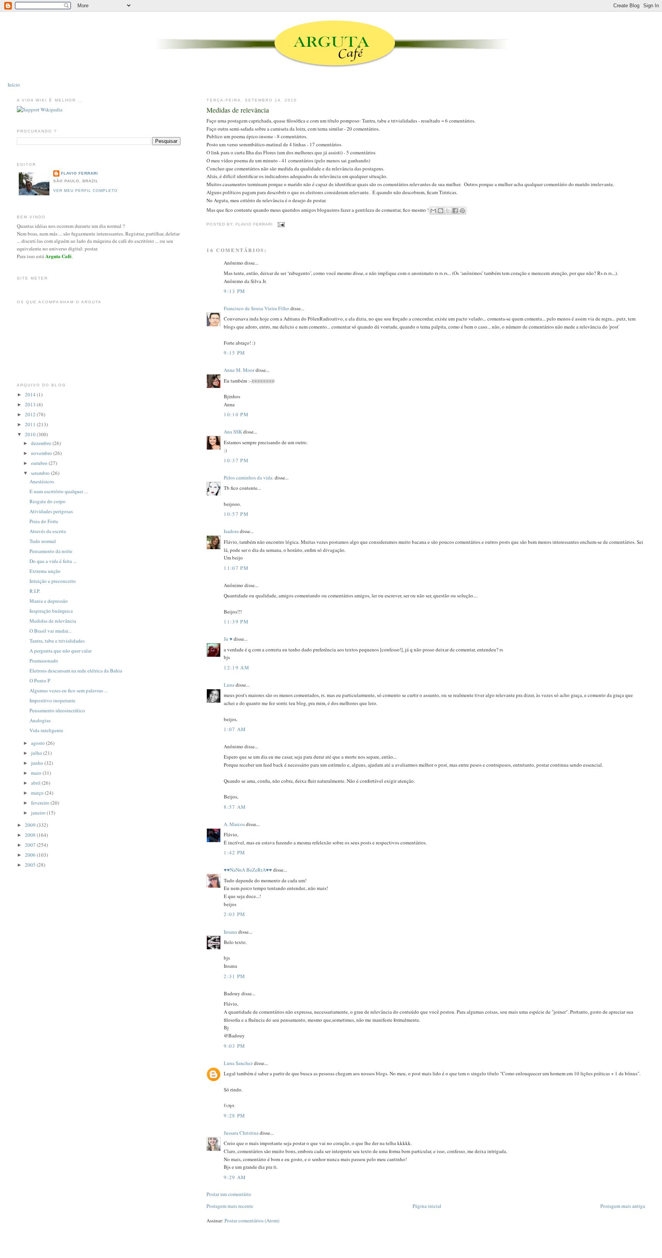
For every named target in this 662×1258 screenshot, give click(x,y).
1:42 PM (234, 852)
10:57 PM (236, 513)
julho (37, 752)
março (38, 792)
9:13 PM (234, 291)
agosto (38, 742)
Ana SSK (233, 431)
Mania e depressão (48, 600)
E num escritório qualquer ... (58, 491)
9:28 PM (234, 1115)
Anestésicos (41, 481)
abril (36, 782)
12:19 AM (236, 667)
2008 (31, 834)
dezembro (41, 443)
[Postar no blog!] (440, 210)
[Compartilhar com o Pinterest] (462, 210)
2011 (31, 424)
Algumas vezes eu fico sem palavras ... (68, 690)
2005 (31, 864)
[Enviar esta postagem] (280, 224)
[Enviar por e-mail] (433, 210)
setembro (41, 473)
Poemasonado (43, 660)
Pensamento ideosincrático (57, 710)
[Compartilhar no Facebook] (455, 210)
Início (14, 84)
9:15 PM (234, 352)
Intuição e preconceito (52, 580)
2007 (31, 844)
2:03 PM (234, 914)
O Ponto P (39, 680)
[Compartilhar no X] (448, 210)
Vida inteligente (46, 730)
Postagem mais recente (229, 1205)
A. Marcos (234, 824)
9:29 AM (235, 1177)
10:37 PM (236, 460)
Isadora (231, 531)
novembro (42, 453)
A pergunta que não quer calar (60, 650)
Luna (229, 684)
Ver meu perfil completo (85, 190)
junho (37, 762)
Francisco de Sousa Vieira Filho (256, 308)
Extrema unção (45, 571)
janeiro (39, 812)
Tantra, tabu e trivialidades (57, 640)
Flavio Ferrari (79, 173)
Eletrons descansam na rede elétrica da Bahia (75, 670)
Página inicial (427, 1205)
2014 (31, 394)
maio (37, 772)
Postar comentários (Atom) (251, 1220)
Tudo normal (42, 541)
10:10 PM (236, 414)
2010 (31, 434)
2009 (31, 824)
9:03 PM (234, 1045)
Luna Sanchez (238, 1063)
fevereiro (41, 802)
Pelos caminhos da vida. (249, 477)
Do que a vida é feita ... (53, 561)
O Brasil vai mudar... (50, 630)
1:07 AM (235, 729)
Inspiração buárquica (51, 610)
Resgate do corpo (47, 501)
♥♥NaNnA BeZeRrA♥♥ (248, 869)
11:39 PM (236, 621)
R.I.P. (34, 590)
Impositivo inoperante (52, 700)
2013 (31, 404)
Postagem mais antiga (622, 1205)
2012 (31, 414)
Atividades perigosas (51, 511)
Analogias (40, 720)
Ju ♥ (228, 638)
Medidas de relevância (237, 110)
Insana (230, 931)
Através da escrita (47, 531)
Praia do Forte (43, 521)
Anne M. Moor (239, 369)
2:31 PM (234, 976)
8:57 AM (235, 806)
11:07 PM (236, 567)
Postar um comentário (228, 1194)
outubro (40, 463)
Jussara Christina (241, 1132)
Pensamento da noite (50, 551)
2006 (31, 854)
